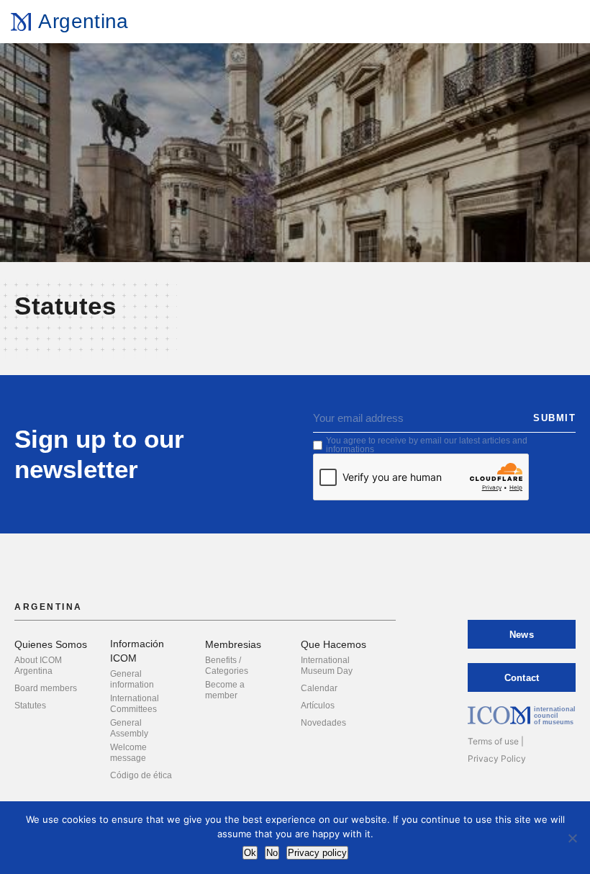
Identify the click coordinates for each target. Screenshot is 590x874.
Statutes (30, 705)
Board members (45, 688)
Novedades (323, 723)
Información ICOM (137, 651)
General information (132, 679)
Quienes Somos (50, 644)
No (272, 852)
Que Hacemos (333, 644)
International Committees (134, 703)
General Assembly (129, 728)
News (521, 634)
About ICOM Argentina (38, 665)
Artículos (318, 705)
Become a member (225, 690)
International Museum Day (327, 665)
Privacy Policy (497, 758)
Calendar (319, 688)
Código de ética (141, 775)
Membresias (233, 644)
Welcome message (128, 752)
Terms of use (493, 741)
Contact (521, 677)
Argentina (83, 21)
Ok (250, 852)
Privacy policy (317, 852)
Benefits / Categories (226, 665)
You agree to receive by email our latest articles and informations (426, 445)
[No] (572, 838)
